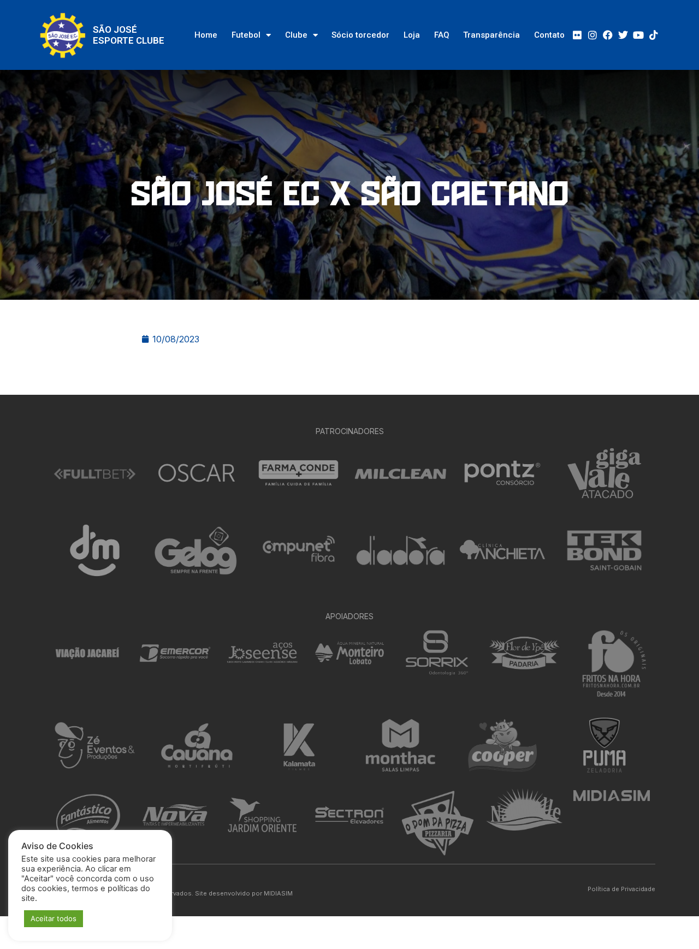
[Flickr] (577, 35)
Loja (412, 35)
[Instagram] (592, 35)
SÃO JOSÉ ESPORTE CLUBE (128, 35)
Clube (296, 35)
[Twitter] (623, 35)
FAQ (441, 35)
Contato (549, 35)
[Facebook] (608, 35)
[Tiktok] (654, 35)
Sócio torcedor (360, 35)
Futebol (246, 35)
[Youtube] (638, 35)
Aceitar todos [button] (53, 918)
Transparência (491, 35)
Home (205, 35)
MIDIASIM (278, 893)
